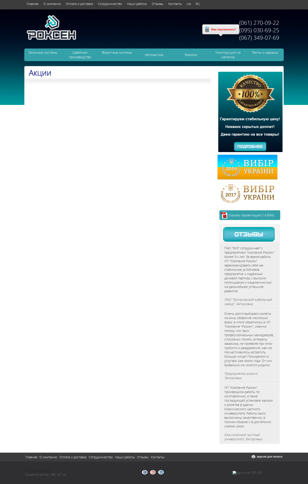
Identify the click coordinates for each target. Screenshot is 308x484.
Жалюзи (191, 54)
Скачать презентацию (251, 215)
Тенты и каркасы (265, 52)
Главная (32, 4)
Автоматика (154, 54)
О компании (52, 4)
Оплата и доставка (79, 4)
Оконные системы (43, 52)
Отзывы (157, 4)
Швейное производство (80, 54)
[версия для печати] (267, 457)
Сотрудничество (110, 4)
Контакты (175, 4)
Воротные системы (117, 52)
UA (189, 4)
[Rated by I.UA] (272, 473)
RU (198, 4)
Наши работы (137, 4)
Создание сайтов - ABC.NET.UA (45, 475)
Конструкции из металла (228, 54)
